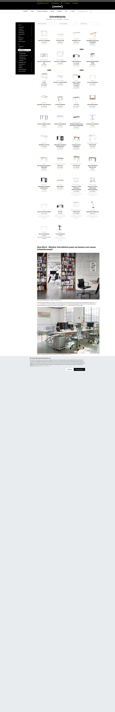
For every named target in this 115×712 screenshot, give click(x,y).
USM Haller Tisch (76, 40)
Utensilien (21, 60)
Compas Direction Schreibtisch (76, 145)
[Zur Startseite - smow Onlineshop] (57, 6)
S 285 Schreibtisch (76, 61)
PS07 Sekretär (92, 144)
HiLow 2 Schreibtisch (92, 82)
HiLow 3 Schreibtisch (44, 234)
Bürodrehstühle (22, 53)
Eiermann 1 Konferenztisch (60, 82)
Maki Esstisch (60, 186)
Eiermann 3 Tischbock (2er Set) (44, 62)
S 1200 (44, 82)
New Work (65, 305)
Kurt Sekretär (76, 165)
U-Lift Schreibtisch (60, 234)
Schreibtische (22, 50)
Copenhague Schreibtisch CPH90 (92, 62)
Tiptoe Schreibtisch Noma (44, 124)
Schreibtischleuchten (23, 55)
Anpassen (69, 369)
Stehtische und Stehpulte (24, 51)
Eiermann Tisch (60, 40)
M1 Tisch (60, 211)
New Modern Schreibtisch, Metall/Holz (44, 166)
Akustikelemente (22, 58)
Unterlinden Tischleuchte (92, 211)
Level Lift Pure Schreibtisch (44, 211)
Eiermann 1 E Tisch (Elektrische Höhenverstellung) (76, 188)
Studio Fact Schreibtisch (60, 124)
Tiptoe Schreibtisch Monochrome (92, 166)
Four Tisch (76, 104)
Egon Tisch (60, 165)
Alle (20, 48)
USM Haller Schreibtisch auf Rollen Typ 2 (60, 145)
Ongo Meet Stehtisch (92, 104)
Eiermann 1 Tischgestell (60, 61)
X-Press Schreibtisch (60, 104)
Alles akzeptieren (79, 369)
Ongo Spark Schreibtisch (92, 124)
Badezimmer (21, 37)
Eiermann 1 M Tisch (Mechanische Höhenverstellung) (92, 188)
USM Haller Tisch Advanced (44, 104)
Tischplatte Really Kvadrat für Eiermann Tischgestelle (76, 124)
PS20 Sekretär (76, 211)
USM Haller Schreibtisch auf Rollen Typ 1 (44, 187)
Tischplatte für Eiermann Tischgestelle (92, 41)
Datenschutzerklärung (45, 365)
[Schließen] (113, 1)
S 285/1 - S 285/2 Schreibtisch (76, 83)
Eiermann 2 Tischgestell (44, 40)
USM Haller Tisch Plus (44, 144)
